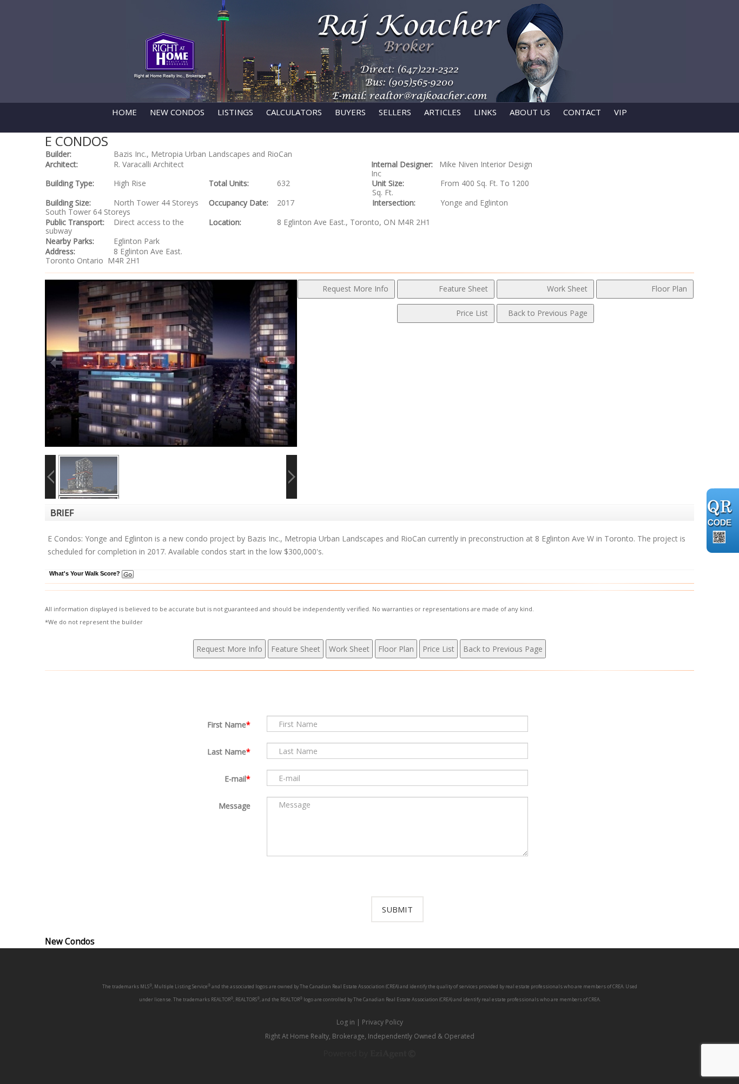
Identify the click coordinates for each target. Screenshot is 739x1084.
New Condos (177, 112)
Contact (582, 112)
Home (124, 112)
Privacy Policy (382, 1022)
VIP (620, 112)
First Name (226, 724)
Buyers (350, 112)
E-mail (235, 779)
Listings (235, 112)
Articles (442, 112)
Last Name (226, 751)
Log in (345, 1022)
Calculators (294, 112)
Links (485, 112)
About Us (530, 112)
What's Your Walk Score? (85, 573)
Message (234, 806)
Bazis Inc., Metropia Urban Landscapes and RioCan (203, 154)
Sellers (395, 112)
